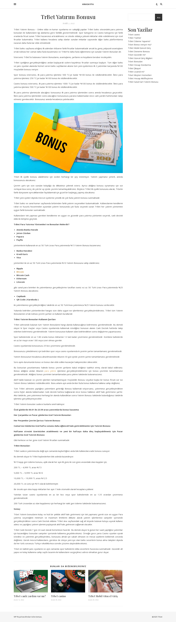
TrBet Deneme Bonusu (139, 51)
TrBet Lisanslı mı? (136, 71)
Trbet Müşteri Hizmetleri (140, 75)
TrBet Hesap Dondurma (139, 65)
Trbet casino (58, 596)
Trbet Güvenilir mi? (137, 54)
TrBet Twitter (134, 37)
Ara (158, 17)
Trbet (160, 617)
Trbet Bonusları (135, 61)
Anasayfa (88, 4)
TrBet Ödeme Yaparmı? (139, 41)
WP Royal (18, 617)
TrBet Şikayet (134, 68)
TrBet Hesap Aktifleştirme (140, 78)
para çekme (50, 370)
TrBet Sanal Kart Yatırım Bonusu (143, 81)
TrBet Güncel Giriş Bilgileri (140, 58)
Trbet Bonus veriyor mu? (140, 44)
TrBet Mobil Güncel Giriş (103, 596)
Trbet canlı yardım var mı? (30, 596)
